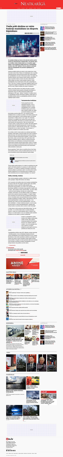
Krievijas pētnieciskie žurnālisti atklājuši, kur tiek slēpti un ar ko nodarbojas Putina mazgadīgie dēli (23, 301)
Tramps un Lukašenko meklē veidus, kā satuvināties (19, 313)
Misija (12, 453)
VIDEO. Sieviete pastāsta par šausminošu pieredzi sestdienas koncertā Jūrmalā (51, 32)
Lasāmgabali (30, 8)
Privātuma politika (15, 453)
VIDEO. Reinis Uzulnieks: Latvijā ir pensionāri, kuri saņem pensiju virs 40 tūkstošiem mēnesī (50, 44)
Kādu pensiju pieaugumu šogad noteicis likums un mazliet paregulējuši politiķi (28, 332)
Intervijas (18, 8)
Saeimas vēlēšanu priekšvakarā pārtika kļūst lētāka (28, 343)
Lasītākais (43, 24)
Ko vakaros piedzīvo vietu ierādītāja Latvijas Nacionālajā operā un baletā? (23, 295)
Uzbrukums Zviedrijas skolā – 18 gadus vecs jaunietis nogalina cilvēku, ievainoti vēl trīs (14, 418)
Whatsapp (22, 250)
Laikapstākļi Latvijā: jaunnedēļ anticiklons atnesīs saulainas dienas (32, 401)
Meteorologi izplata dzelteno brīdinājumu (14, 391)
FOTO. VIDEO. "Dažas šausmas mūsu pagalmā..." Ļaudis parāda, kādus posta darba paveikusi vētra (31, 418)
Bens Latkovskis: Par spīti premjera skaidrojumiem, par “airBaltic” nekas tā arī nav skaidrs (14, 340)
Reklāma (10, 453)
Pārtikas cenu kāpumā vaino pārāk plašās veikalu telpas (35, 280)
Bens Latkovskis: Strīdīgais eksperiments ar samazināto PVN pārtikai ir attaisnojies (35, 332)
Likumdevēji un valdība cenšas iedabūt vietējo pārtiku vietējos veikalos (35, 343)
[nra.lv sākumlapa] (15, 3)
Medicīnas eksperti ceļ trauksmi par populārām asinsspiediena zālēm (50, 27)
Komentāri (23, 8)
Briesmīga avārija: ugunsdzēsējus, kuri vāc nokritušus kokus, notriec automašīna (50, 39)
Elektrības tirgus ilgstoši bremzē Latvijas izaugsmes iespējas (20, 319)
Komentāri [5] (22, 255)
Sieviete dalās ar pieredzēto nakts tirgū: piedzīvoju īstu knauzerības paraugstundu (50, 48)
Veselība (35, 8)
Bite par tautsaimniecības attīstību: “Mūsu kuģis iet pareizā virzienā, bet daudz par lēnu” (18, 282)
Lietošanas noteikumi (20, 453)
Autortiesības (25, 453)
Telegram (17, 250)
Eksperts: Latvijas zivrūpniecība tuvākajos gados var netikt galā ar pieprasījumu (10, 281)
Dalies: (19, 252)
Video (8, 352)
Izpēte (27, 8)
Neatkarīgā (9, 24)
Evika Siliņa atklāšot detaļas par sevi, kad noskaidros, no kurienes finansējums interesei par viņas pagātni (24, 304)
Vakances (33, 453)
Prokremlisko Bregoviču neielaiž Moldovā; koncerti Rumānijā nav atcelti (23, 316)
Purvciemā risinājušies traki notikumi (21, 157)
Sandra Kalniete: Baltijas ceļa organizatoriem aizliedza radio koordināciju (23, 310)
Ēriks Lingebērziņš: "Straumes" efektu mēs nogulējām (19, 292)
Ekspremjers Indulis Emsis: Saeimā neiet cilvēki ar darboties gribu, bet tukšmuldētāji (22, 298)
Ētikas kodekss (29, 453)
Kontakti (36, 453)
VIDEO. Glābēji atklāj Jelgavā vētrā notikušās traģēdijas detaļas (32, 387)
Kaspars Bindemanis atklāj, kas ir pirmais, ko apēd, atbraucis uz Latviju (25, 161)
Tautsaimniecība (11, 245)
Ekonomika (39, 8)
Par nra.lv (7, 453)
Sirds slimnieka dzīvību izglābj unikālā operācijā (18, 307)
